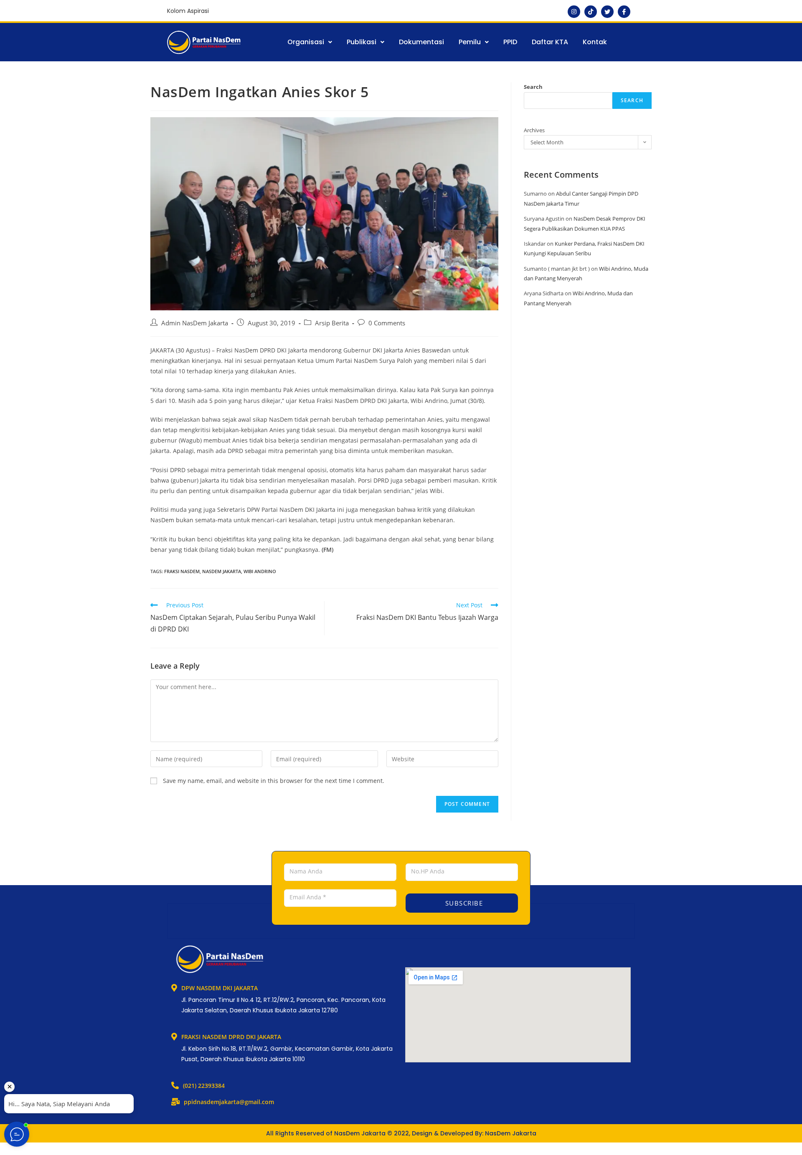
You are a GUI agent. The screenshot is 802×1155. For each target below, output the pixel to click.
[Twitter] (607, 11)
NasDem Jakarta (221, 571)
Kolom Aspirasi (188, 11)
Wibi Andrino (260, 571)
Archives (534, 130)
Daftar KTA (550, 42)
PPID (510, 42)
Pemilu (470, 42)
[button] (309, 42)
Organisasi (305, 42)
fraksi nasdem (182, 571)
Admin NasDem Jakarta (194, 323)
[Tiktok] (590, 11)
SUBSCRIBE (463, 903)
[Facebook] (624, 11)
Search (533, 87)
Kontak (595, 42)
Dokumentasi (421, 42)
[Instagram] (574, 11)
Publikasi (361, 42)
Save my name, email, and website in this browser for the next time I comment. (273, 781)
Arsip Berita (332, 323)
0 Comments (386, 323)
